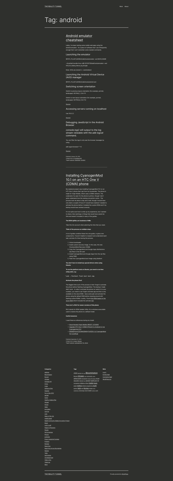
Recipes (80, 341)
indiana (82, 383)
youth (96, 390)
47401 (75, 373)
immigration (77, 383)
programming (89, 385)
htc (83, 343)
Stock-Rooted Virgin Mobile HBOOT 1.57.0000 (84, 324)
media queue (48, 418)
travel (86, 390)
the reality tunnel (53, 6)
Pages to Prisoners (50, 427)
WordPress (125, 474)
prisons (84, 385)
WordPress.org (107, 379)
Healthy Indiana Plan (50, 400)
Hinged (47, 402)
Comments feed (107, 377)
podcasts (47, 437)
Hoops (46, 404)
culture (94, 376)
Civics (46, 384)
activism (80, 373)
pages (75, 385)
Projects (47, 441)
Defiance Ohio (49, 388)
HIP (98, 380)
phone (86, 343)
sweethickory (76, 390)
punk (95, 386)
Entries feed (106, 374)
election (82, 380)
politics (79, 386)
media (91, 383)
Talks (46, 453)
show (94, 388)
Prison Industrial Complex (52, 439)
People (46, 430)
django (94, 378)
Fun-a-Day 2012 (49, 393)
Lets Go (47, 411)
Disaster (47, 391)
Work (121, 6)
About (126, 6)
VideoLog (47, 462)
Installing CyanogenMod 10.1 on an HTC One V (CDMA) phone (84, 179)
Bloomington (48, 374)
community (89, 376)
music (95, 383)
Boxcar (47, 377)
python (75, 388)
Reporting (47, 446)
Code (46, 386)
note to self (48, 425)
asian (84, 373)
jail (84, 383)
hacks (75, 341)
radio (82, 388)
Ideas (46, 407)
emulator (83, 160)
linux (87, 383)
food (85, 380)
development (85, 378)
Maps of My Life (49, 416)
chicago (47, 379)
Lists (46, 414)
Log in (104, 372)
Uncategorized (78, 158)
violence (93, 390)
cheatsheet (77, 160)
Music (46, 423)
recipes (91, 388)
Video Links (48, 460)
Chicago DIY (48, 381)
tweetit (90, 390)
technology (48, 455)
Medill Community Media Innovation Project (57, 421)
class (85, 376)
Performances (49, 432)
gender (47, 395)
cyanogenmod (78, 343)
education (76, 380)
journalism (47, 409)
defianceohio (77, 378)
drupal (97, 378)
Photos (47, 434)
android (72, 160)
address (47, 372)
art (82, 373)
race (79, 388)
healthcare (93, 381)
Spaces (47, 451)
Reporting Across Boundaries (53, 448)
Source (68, 104)
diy (92, 378)
